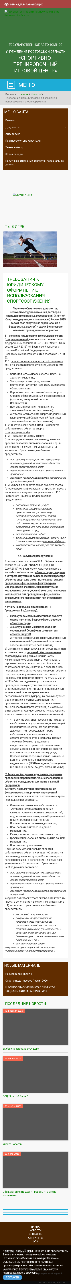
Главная (10, 120)
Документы (12, 127)
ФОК (35, 1241)
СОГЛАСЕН (12, 1277)
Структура (35, 1237)
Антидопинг (12, 133)
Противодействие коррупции (23, 140)
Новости (36, 1230)
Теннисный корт (15, 147)
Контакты (35, 1234)
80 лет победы (14, 154)
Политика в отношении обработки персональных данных (34, 162)
